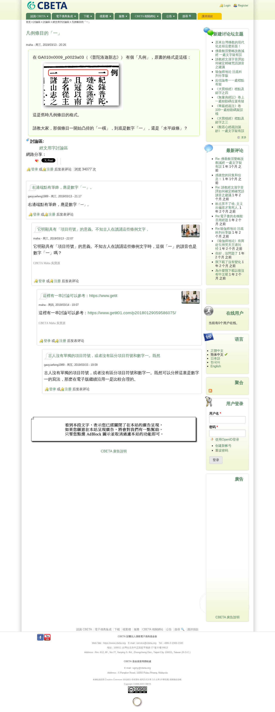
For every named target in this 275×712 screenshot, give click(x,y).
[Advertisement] (114, 430)
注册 (50, 169)
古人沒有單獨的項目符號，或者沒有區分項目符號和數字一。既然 (104, 356)
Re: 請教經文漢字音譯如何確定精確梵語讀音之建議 (229, 191)
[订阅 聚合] (228, 390)
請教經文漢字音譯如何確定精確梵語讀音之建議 (229, 63)
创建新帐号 (223, 445)
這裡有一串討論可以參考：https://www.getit (80, 296)
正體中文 (217, 350)
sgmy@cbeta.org (142, 668)
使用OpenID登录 (227, 439)
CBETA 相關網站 (145, 16)
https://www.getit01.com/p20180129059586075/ (132, 313)
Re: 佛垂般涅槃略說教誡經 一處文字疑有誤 (229, 162)
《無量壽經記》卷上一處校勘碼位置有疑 (229, 99)
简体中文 (217, 354)
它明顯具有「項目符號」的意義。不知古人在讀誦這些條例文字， (93, 229)
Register (243, 5)
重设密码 (221, 450)
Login (227, 5)
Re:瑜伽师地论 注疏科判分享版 (229, 230)
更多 (243, 137)
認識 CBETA (38, 16)
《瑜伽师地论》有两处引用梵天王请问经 (229, 244)
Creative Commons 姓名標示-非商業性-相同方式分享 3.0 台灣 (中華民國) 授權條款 (141, 679)
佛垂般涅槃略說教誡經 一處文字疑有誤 (229, 53)
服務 (121, 16)
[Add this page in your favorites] (36, 160)
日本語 (215, 358)
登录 (34, 169)
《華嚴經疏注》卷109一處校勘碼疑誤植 (229, 109)
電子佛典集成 (64, 16)
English (216, 366)
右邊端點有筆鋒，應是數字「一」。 (63, 187)
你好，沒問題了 (226, 253)
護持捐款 (207, 16)
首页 (28, 22)
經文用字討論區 (61, 22)
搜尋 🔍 (187, 16)
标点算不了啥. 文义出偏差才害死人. (229, 205)
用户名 (215, 413)
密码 (213, 427)
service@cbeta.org (146, 643)
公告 (169, 16)
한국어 (215, 362)
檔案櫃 (104, 16)
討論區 (36, 22)
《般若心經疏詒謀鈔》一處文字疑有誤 (229, 129)
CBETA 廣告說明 (114, 451)
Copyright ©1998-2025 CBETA (137, 684)
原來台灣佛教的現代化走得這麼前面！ (229, 44)
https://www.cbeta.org (114, 643)
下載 (86, 16)
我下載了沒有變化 (228, 262)
